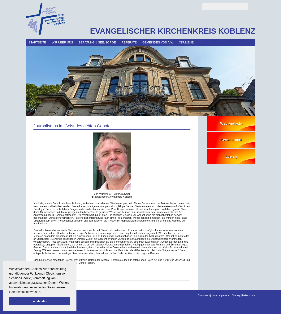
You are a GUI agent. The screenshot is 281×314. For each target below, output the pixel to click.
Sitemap (236, 295)
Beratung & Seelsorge (97, 42)
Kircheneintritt (231, 140)
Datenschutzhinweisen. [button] (25, 292)
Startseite (37, 42)
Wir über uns (62, 42)
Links (214, 295)
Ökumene (186, 42)
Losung (231, 156)
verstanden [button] (39, 301)
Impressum (224, 295)
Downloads (204, 295)
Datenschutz (248, 295)
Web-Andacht (231, 123)
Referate (129, 42)
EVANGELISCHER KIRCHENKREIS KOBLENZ (172, 31)
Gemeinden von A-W (157, 42)
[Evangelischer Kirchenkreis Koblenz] (45, 34)
